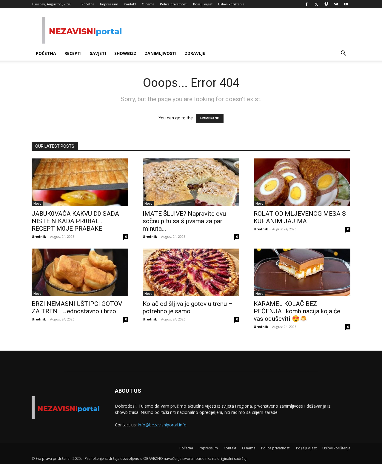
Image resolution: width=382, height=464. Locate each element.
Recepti (72, 53)
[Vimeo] (326, 4)
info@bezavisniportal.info (162, 425)
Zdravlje (195, 53)
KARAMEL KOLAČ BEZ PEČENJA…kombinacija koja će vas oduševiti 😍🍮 (297, 311)
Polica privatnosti (173, 4)
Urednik (39, 236)
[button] (343, 54)
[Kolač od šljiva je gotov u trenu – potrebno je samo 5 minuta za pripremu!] (191, 272)
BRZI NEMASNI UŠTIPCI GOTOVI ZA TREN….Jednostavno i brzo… (78, 307)
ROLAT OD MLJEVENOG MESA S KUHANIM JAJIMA (300, 217)
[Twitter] (316, 4)
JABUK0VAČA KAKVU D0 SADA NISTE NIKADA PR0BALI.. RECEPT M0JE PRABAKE (75, 221)
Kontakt (130, 4)
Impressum (109, 4)
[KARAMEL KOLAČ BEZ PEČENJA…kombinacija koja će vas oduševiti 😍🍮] (302, 272)
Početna (87, 4)
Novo (37, 203)
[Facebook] (306, 4)
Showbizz (125, 53)
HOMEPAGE (209, 118)
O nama (148, 4)
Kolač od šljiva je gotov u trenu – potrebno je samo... (187, 307)
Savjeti (98, 53)
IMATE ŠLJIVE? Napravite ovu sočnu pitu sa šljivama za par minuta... (184, 221)
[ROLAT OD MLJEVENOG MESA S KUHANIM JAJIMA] (302, 182)
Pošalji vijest (202, 4)
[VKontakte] (336, 4)
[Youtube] (345, 4)
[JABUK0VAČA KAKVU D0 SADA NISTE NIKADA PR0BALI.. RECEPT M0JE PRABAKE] (80, 182)
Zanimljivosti (160, 53)
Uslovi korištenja (231, 4)
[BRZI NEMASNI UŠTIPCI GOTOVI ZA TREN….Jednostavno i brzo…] (80, 272)
